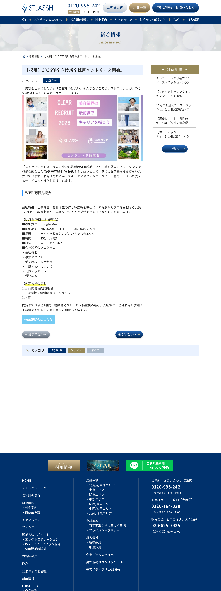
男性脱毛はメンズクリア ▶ (105, 562)
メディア (76, 350)
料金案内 (31, 507)
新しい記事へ (127, 334)
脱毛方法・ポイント (153, 20)
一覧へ (174, 148)
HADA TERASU (32, 586)
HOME (26, 480)
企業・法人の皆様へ (100, 554)
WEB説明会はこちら (38, 319)
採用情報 (64, 467)
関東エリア (96, 494)
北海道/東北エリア (102, 485)
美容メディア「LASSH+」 (104, 569)
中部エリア (96, 499)
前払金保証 (32, 512)
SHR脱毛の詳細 (35, 548)
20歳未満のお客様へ (36, 571)
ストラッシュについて (48, 20)
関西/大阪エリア (100, 504)
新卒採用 (95, 542)
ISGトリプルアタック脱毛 (43, 544)
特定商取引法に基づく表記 (107, 525)
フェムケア (29, 527)
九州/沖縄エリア (100, 513)
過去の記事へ (37, 334)
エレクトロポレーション (42, 539)
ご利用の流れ (79, 20)
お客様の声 (115, 7)
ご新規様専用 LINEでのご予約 (158, 465)
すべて (96, 350)
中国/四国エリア (100, 508)
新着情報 (34, 56)
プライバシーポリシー (104, 530)
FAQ (176, 20)
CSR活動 (103, 465)
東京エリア (96, 490)
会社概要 (92, 521)
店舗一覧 (139, 7)
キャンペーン (123, 20)
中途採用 (95, 547)
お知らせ (51, 80)
